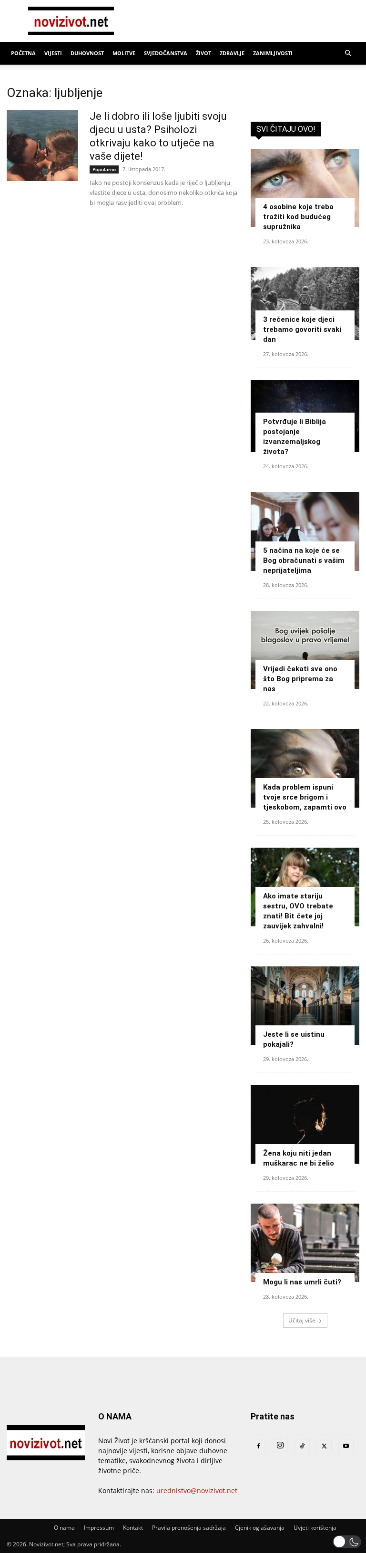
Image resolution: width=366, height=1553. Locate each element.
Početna (23, 53)
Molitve (123, 53)
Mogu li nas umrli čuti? (302, 1282)
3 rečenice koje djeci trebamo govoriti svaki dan (302, 329)
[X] (324, 1446)
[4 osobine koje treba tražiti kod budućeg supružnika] (305, 188)
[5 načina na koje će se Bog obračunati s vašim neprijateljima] (305, 531)
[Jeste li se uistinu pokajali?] (305, 1005)
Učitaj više (301, 1320)
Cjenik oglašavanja (260, 1528)
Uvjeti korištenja (315, 1528)
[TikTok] (302, 1446)
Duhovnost (87, 53)
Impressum (99, 1528)
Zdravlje (232, 53)
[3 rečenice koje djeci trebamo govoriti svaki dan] (305, 303)
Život (203, 53)
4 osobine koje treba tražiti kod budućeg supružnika (298, 217)
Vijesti (53, 53)
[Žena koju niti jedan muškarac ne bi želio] (305, 1124)
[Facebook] (258, 1446)
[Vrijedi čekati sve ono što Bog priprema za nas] (305, 650)
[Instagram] (280, 1445)
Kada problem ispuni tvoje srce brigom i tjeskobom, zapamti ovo (304, 797)
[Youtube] (346, 1446)
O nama (64, 1528)
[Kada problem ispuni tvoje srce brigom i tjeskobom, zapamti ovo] (305, 768)
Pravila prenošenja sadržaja (189, 1528)
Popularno (104, 169)
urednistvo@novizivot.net (196, 1490)
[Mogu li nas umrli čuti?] (305, 1243)
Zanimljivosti (273, 53)
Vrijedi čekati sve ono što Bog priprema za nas (300, 679)
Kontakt (133, 1528)
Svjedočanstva (165, 53)
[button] (347, 53)
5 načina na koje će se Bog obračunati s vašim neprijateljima (304, 560)
